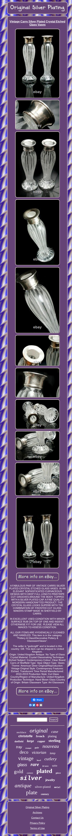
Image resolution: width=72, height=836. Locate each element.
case (54, 731)
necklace (21, 732)
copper (41, 741)
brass (45, 766)
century (45, 794)
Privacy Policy (37, 823)
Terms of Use (37, 828)
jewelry (50, 780)
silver (31, 778)
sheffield (19, 741)
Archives (37, 812)
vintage (25, 758)
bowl (39, 760)
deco (24, 752)
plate (31, 792)
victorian (39, 752)
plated (44, 771)
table (54, 765)
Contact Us (37, 817)
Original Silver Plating (37, 807)
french (40, 736)
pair (37, 747)
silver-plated (43, 787)
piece (58, 773)
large (30, 741)
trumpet (28, 748)
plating (52, 736)
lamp (52, 753)
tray (19, 747)
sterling (54, 741)
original (39, 730)
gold (18, 771)
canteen (30, 773)
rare (35, 764)
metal (57, 787)
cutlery (50, 758)
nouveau (50, 746)
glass (22, 764)
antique (23, 785)
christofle (25, 736)
